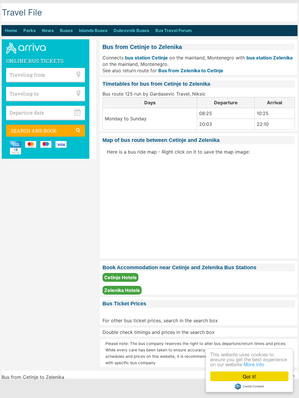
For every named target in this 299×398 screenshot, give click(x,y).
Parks (29, 30)
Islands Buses (93, 30)
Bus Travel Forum (173, 30)
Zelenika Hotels (122, 290)
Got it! (249, 376)
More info (254, 364)
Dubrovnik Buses (131, 30)
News (48, 30)
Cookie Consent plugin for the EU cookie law (249, 386)
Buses (66, 30)
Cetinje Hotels (120, 277)
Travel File (22, 12)
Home (11, 30)
